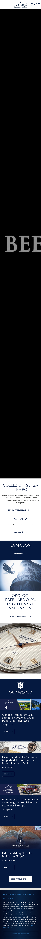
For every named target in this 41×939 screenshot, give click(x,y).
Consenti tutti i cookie (20, 934)
